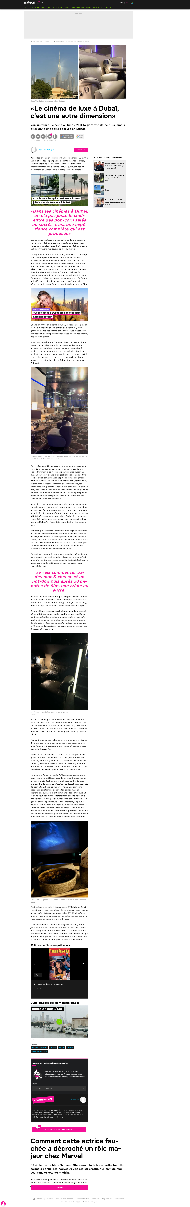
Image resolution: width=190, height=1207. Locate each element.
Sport (66, 7)
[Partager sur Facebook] (33, 136)
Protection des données (70, 1202)
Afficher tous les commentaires (59, 1129)
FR (127, 3)
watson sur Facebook (65, 1199)
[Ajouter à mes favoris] (55, 136)
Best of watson (39, 1051)
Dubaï (70, 1048)
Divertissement (78, 7)
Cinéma (47, 42)
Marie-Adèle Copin (46, 150)
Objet (34, 1084)
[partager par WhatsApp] (40, 988)
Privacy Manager (90, 1202)
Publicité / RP (83, 1199)
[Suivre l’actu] (80, 136)
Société (59, 7)
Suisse (28, 7)
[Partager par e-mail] (43, 136)
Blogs (88, 7)
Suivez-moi (81, 150)
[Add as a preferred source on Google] (67, 136)
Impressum (107, 1199)
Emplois (95, 1199)
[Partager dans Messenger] (38, 136)
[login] (3, 1203)
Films (61, 1048)
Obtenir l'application (44, 1199)
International (38, 7)
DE (121, 3)
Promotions (106, 7)
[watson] (29, 2)
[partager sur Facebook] (35, 988)
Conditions (119, 1199)
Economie (50, 7)
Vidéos (96, 7)
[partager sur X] (37, 988)
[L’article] (78, 1163)
